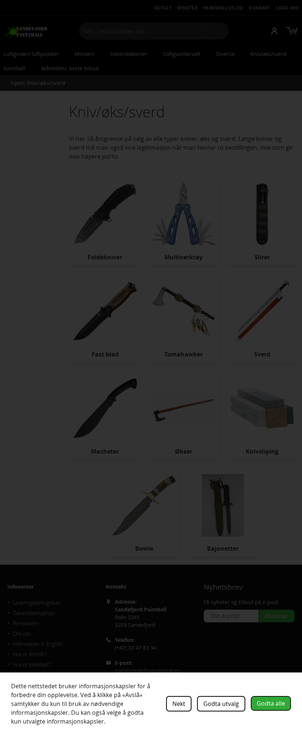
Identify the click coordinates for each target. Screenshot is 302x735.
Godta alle (271, 703)
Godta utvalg (221, 704)
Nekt (178, 704)
